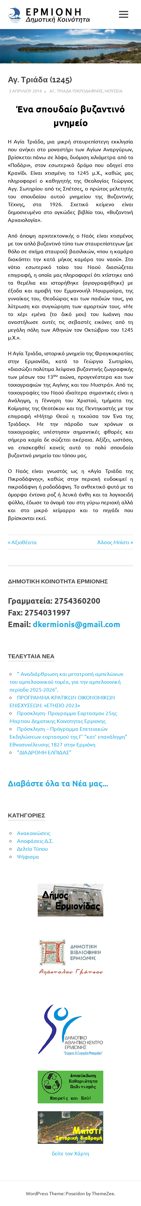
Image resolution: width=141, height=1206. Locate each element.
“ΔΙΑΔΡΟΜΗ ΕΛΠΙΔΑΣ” (44, 752)
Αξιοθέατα (24, 542)
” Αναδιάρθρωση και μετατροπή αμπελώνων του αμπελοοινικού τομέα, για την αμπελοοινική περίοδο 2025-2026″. (66, 681)
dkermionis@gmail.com (76, 624)
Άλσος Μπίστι (113, 542)
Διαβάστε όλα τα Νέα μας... (58, 783)
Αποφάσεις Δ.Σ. (35, 840)
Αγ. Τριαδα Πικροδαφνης (76, 90)
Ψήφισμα (28, 856)
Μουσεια (114, 90)
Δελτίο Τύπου (32, 848)
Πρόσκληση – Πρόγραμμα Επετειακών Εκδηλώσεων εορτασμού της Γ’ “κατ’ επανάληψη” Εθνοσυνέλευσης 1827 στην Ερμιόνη (68, 736)
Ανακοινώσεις (33, 832)
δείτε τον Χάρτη (70, 1153)
